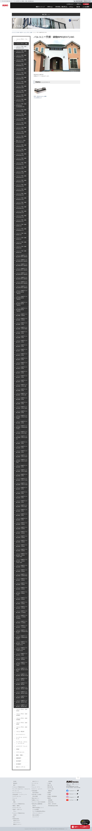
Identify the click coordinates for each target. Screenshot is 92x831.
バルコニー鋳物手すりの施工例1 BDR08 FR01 (21, 706)
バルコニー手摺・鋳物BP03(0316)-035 (21, 146)
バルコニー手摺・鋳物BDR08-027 (21, 238)
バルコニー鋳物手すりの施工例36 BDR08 (21, 537)
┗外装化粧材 (34, 790)
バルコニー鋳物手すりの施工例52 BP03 (21, 466)
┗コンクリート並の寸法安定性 (38, 802)
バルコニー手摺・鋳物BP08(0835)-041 (21, 65)
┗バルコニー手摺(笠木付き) (18, 787)
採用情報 (50, 800)
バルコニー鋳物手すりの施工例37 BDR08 (21, 532)
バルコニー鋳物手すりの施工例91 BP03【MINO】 (22, 282)
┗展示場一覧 (50, 787)
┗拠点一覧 (49, 785)
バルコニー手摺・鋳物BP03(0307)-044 (21, 110)
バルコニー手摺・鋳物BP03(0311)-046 (21, 100)
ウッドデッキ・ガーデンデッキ (21, 738)
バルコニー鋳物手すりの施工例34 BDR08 (21, 545)
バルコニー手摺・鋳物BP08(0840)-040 (21, 69)
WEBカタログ (71, 4)
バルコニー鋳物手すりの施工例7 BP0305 (21, 679)
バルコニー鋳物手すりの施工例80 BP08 (21, 337)
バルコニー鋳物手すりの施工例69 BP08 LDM (21, 385)
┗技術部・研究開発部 (52, 796)
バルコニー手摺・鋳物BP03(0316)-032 (21, 159)
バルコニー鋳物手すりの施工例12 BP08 (21, 654)
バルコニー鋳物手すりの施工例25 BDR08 (21, 588)
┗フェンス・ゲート (35, 787)
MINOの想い (51, 802)
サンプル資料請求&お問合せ (39, 811)
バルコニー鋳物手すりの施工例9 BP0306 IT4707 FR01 (22, 670)
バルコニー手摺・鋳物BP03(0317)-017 (21, 221)
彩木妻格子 (18, 764)
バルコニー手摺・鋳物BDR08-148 (21, 225)
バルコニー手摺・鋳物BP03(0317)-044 (21, 51)
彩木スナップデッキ (20, 767)
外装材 (17, 749)
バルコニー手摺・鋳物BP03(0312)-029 (21, 168)
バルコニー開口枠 (20, 731)
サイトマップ (36, 816)
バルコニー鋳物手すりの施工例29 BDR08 (21, 570)
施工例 (78, 6)
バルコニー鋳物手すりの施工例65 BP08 (21, 403)
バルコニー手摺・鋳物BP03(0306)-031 (21, 163)
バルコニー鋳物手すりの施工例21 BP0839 (21, 607)
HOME (14, 781)
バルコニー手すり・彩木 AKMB (22, 723)
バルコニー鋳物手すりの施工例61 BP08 (21, 422)
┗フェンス (14, 798)
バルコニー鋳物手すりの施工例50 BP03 (21, 475)
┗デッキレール (15, 790)
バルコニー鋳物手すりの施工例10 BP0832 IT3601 (21, 664)
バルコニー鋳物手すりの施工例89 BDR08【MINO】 (21, 292)
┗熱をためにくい (35, 798)
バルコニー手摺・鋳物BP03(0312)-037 (21, 137)
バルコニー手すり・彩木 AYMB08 (22, 719)
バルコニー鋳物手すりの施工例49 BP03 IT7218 (21, 479)
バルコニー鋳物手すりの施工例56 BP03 (21, 447)
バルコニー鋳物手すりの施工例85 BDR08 (21, 315)
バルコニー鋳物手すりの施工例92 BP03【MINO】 (22, 278)
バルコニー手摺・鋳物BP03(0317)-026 (21, 181)
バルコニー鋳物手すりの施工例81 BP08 (21, 332)
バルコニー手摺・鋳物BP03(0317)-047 (21, 96)
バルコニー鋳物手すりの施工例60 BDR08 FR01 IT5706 (21, 427)
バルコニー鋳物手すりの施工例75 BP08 (21, 359)
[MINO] (5, 5)
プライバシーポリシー (38, 813)
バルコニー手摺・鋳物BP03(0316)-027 (21, 176)
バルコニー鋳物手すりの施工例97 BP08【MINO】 (22, 256)
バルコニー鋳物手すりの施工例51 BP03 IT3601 (21, 470)
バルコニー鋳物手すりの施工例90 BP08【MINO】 (22, 287)
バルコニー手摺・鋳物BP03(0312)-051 (21, 82)
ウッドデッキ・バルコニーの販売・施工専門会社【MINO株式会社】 (53, 828)
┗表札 (13, 816)
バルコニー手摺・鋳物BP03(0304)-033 (21, 154)
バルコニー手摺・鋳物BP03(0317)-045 (21, 47)
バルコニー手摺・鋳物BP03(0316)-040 (21, 123)
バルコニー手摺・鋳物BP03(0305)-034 (21, 150)
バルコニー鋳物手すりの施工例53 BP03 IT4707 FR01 (21, 461)
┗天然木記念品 (15, 818)
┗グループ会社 (50, 788)
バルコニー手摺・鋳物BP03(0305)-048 (21, 91)
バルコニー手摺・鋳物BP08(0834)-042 (21, 60)
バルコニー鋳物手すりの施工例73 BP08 (21, 368)
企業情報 (50, 781)
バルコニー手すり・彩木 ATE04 (22, 710)
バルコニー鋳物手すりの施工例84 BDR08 (21, 319)
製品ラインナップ (40, 6)
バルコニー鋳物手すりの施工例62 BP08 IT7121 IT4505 (21, 417)
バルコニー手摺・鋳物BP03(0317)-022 (21, 198)
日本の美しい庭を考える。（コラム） (64, 6)
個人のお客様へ (36, 815)
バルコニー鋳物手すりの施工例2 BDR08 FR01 (21, 701)
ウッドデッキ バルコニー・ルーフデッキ (21, 742)
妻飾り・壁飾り (19, 755)
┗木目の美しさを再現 (36, 794)
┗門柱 (13, 800)
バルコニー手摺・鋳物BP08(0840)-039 (21, 73)
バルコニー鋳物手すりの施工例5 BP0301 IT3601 (22, 688)
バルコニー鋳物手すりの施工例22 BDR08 (21, 603)
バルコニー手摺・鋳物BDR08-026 (21, 243)
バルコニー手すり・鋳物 (21, 43)
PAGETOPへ (78, 777)
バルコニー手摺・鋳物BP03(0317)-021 (21, 203)
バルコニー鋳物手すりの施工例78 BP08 (21, 345)
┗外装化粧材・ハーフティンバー (19, 794)
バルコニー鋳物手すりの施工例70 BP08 (21, 381)
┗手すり (33, 785)
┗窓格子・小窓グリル (17, 809)
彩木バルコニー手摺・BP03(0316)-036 (21, 141)
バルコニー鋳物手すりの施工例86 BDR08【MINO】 (21, 310)
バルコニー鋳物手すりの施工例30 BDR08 (21, 566)
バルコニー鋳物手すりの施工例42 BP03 (21, 510)
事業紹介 (50, 790)
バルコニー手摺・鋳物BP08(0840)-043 (21, 56)
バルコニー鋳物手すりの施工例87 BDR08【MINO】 (21, 304)
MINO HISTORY (52, 803)
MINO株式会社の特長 (53, 805)
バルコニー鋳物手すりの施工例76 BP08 (21, 354)
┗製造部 (49, 798)
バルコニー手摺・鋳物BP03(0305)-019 (21, 212)
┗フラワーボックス (16, 796)
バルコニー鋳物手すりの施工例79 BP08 (21, 341)
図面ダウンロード (17, 824)
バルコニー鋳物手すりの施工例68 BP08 (21, 390)
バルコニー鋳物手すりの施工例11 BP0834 (21, 658)
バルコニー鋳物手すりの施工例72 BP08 (21, 372)
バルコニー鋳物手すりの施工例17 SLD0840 (21, 626)
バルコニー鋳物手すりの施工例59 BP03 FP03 (21, 432)
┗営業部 (49, 792)
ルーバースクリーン (20, 734)
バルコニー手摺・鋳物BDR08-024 (21, 251)
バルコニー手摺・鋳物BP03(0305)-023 (21, 194)
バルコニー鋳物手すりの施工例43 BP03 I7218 (21, 506)
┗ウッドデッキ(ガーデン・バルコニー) (21, 788)
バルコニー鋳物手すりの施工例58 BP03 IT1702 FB (21, 438)
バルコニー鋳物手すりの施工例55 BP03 (21, 451)
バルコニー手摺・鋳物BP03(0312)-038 (21, 132)
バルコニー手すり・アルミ (21, 40)
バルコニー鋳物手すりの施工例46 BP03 (21, 492)
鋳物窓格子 (18, 758)
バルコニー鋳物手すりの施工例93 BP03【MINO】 (22, 273)
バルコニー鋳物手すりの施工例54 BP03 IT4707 (21, 456)
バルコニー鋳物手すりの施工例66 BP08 (21, 398)
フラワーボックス (20, 752)
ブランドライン (16, 822)
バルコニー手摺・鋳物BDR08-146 (21, 234)
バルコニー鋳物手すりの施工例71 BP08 (21, 376)
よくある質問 (86, 6)
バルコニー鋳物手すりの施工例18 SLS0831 (21, 622)
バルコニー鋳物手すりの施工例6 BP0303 (21, 683)
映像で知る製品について (38, 807)
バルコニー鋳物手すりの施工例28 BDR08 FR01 (21, 575)
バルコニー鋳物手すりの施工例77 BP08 (21, 350)
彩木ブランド (36, 781)
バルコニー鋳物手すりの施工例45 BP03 (21, 497)
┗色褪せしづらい (35, 800)
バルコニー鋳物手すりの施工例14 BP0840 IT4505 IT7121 (21, 643)
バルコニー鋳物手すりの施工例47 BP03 (21, 488)
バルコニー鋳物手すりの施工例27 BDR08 (21, 579)
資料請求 (86, 4)
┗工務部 (49, 794)
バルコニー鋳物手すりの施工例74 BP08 (21, 363)
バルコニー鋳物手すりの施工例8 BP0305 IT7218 (22, 675)
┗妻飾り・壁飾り (16, 805)
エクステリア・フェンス (21, 746)
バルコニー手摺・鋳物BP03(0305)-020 (21, 207)
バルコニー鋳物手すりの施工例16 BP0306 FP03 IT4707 (22, 632)
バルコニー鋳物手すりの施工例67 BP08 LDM (21, 394)
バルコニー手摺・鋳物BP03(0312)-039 (21, 128)
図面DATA (79, 4)
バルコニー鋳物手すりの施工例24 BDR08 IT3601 (21, 593)
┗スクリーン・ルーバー (36, 788)
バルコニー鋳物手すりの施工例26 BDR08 (21, 584)
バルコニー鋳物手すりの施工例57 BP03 (21, 442)
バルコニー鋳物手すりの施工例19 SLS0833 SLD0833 (21, 617)
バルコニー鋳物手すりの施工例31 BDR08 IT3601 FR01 (21, 561)
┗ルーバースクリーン (17, 792)
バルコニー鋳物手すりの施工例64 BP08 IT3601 (21, 407)
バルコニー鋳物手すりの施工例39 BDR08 (21, 523)
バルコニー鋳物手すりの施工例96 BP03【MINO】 (22, 260)
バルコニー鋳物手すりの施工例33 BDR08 (21, 550)
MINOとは (49, 6)
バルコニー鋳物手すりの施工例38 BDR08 (21, 528)
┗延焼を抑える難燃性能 (36, 803)
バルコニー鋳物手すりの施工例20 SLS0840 (21, 611)
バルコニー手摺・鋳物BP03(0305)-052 (21, 78)
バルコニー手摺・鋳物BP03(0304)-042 (21, 119)
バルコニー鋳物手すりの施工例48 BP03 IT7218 (21, 484)
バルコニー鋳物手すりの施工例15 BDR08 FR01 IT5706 (21, 637)
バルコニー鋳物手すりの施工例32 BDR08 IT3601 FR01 (21, 555)
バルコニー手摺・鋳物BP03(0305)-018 (21, 216)
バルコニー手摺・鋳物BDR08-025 (21, 247)
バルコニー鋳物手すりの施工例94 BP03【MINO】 (22, 269)
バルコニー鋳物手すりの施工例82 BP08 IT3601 (21, 328)
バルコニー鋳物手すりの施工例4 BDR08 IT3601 (22, 692)
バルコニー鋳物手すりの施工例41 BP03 (21, 514)
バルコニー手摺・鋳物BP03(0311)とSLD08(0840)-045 (21, 105)
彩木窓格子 (18, 761)
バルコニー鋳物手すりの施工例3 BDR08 (21, 697)
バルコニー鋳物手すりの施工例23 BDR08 (21, 598)
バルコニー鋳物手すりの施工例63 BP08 (21, 412)
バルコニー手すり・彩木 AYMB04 (22, 714)
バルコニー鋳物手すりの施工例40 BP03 (21, 519)
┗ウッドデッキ (34, 783)
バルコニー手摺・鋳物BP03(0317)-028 (21, 172)
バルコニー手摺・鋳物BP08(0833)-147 (21, 229)
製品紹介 (15, 783)
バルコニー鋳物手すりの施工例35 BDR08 (21, 541)
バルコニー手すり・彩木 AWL (22, 728)
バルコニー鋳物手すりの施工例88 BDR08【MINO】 (21, 298)
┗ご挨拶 (49, 783)
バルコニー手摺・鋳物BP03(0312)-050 (21, 87)
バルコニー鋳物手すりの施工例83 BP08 (21, 323)
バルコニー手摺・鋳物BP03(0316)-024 (21, 190)
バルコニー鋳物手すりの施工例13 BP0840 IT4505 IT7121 (21, 649)
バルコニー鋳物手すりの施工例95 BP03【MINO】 (22, 265)
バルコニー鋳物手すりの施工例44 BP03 (21, 501)
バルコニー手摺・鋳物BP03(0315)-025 (21, 185)
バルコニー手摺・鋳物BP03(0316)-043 (21, 115)
